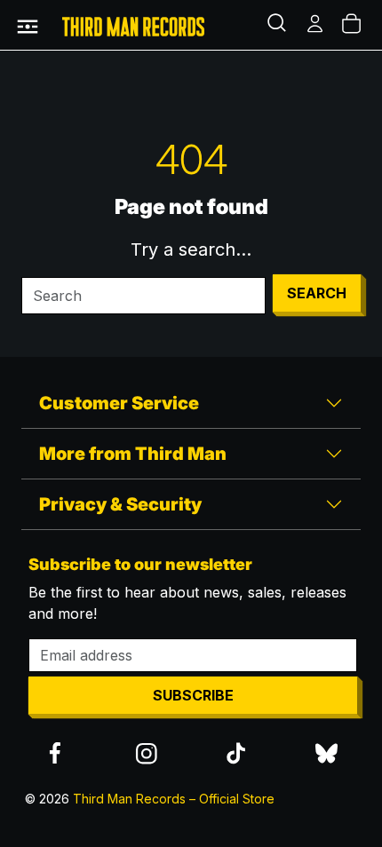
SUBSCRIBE (193, 695)
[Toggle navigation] (27, 25)
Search (316, 293)
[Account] (316, 25)
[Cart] (353, 25)
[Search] (279, 25)
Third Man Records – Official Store (174, 798)
